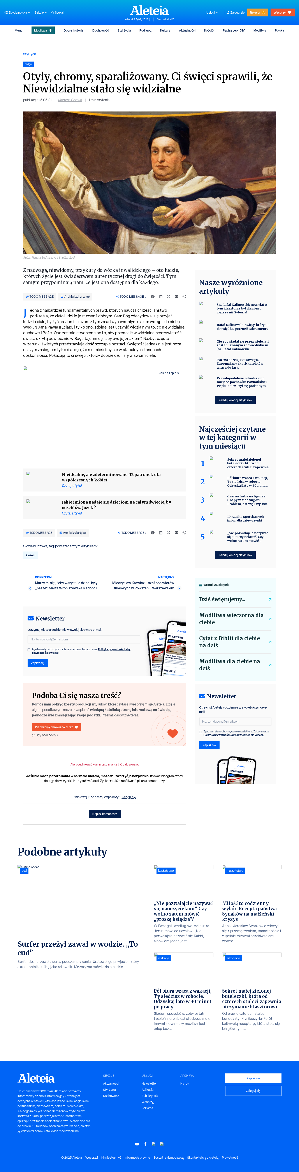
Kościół (209, 30)
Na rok (184, 1083)
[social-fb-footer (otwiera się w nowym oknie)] (145, 1144)
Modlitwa (40, 30)
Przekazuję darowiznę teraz (54, 727)
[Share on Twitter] (168, 296)
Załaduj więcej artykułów (235, 400)
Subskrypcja (150, 1096)
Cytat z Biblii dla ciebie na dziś (229, 642)
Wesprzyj (280, 12)
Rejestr (255, 12)
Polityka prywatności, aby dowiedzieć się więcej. (234, 735)
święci (30, 555)
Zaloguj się (237, 12)
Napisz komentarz (104, 814)
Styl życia (124, 30)
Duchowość (100, 30)
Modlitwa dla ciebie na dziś (229, 665)
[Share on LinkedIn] (160, 296)
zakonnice (233, 958)
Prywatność (230, 1158)
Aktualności (187, 30)
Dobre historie (73, 30)
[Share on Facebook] (153, 296)
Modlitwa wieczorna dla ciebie (231, 619)
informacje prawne (137, 1158)
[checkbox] (29, 650)
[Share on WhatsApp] (184, 296)
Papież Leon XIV (234, 30)
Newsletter (149, 1083)
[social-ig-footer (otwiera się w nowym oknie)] (162, 1144)
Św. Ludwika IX (165, 19)
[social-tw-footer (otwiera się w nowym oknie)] (154, 1144)
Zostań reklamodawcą (169, 1158)
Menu (19, 30)
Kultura (165, 30)
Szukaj (59, 12)
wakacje (163, 958)
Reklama (147, 1108)
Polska (279, 30)
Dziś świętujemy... (222, 599)
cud (24, 871)
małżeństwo (235, 871)
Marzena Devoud (70, 100)
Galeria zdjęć (167, 373)
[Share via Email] (176, 296)
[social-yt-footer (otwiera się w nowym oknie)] (137, 1144)
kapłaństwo (166, 871)
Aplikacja (147, 1090)
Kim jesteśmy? (111, 1158)
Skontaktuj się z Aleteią (202, 1158)
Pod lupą (145, 30)
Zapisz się (37, 663)
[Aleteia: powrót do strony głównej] (149, 10)
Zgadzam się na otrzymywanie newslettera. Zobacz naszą (81, 651)
